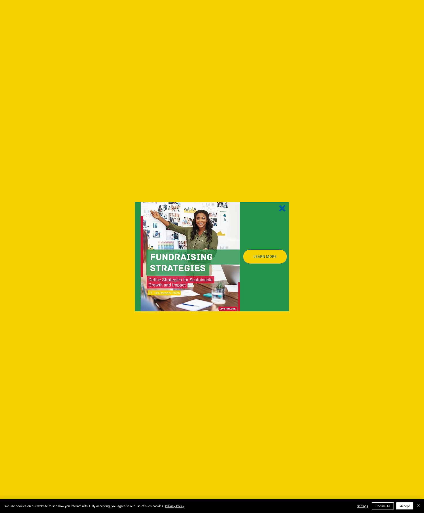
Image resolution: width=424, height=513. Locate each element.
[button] (282, 208)
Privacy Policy (174, 506)
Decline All (382, 506)
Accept (405, 506)
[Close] (418, 505)
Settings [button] (362, 506)
